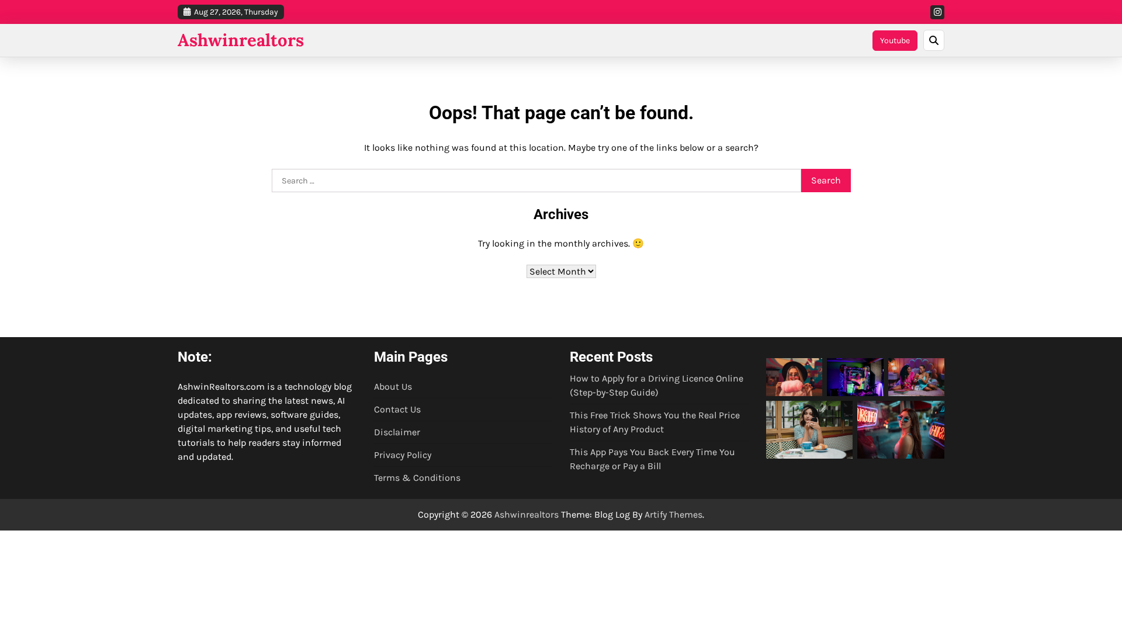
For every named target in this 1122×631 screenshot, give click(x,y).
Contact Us (397, 409)
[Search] (933, 40)
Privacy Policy (402, 454)
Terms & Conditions (417, 477)
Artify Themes (673, 514)
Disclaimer (397, 432)
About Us (393, 386)
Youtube (895, 41)
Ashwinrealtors (241, 40)
